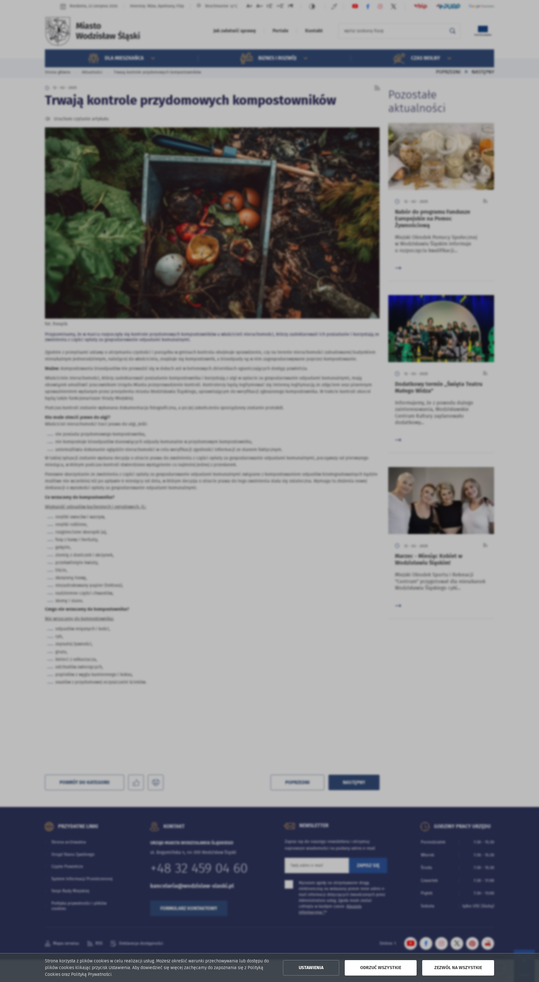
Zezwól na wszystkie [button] (458, 967)
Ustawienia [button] (311, 967)
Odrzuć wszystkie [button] (380, 967)
